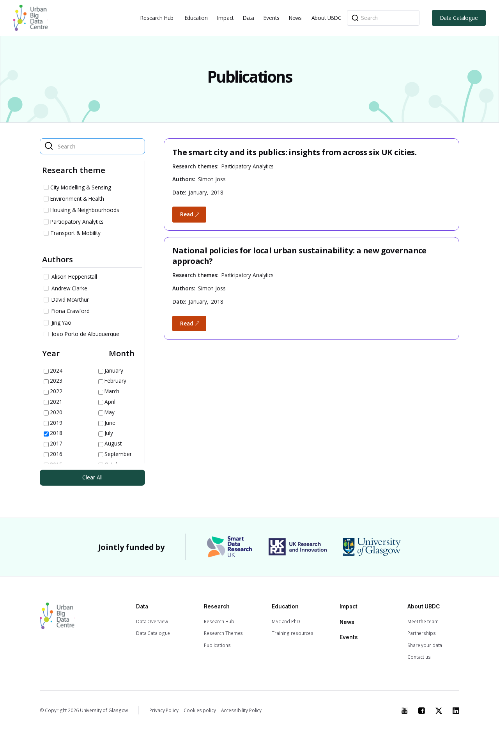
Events (271, 17)
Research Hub (156, 17)
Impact (225, 17)
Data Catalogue (459, 17)
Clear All (92, 477)
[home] (30, 18)
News (295, 17)
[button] (157, 18)
